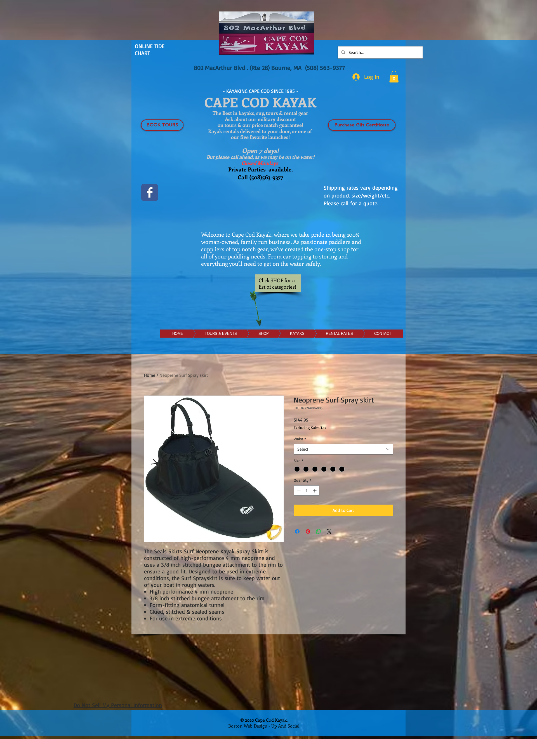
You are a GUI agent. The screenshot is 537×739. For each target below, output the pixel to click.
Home (149, 375)
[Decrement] (298, 490)
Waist (300, 438)
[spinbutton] (307, 490)
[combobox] (343, 449)
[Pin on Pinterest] (308, 531)
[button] (394, 77)
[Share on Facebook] (297, 531)
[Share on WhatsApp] (318, 531)
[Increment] (315, 490)
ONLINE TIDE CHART (149, 50)
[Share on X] (329, 531)
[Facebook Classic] (149, 192)
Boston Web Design (247, 726)
